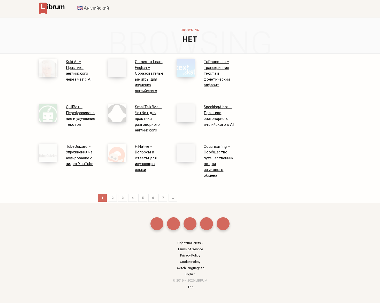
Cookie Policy (190, 262)
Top (190, 287)
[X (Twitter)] (173, 223)
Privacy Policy (190, 255)
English (190, 274)
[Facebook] (156, 223)
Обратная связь (190, 243)
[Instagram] (190, 223)
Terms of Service (190, 249)
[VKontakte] (223, 223)
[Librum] (52, 8)
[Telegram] (206, 223)
